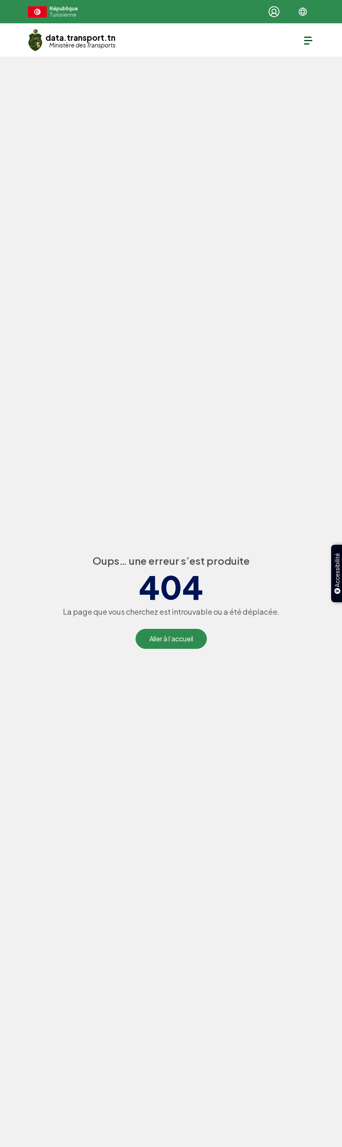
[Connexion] (274, 11)
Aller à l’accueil (171, 638)
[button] (302, 11)
